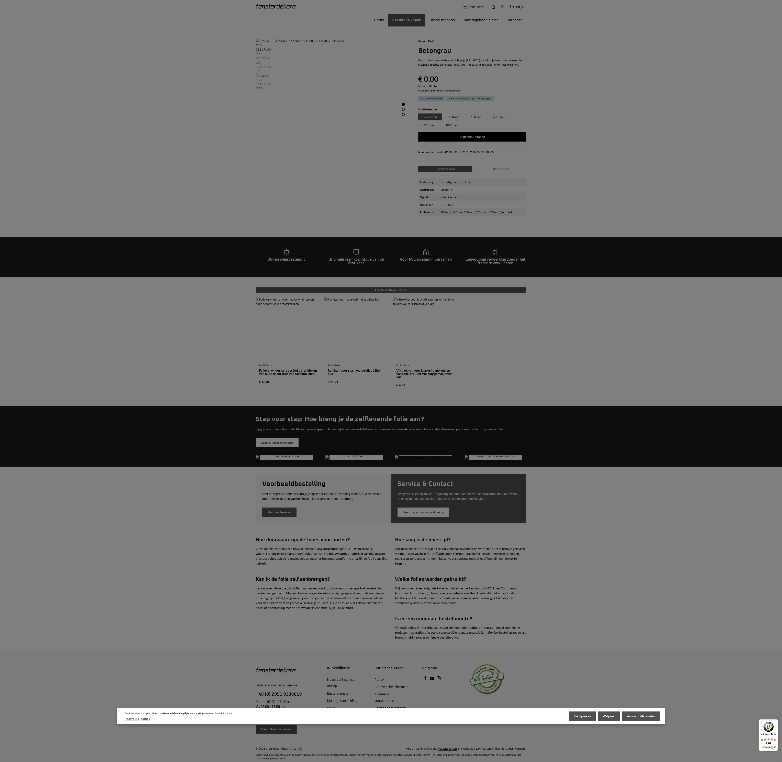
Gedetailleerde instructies (277, 442)
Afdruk (379, 679)
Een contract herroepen (276, 729)
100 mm (454, 117)
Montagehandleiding (342, 701)
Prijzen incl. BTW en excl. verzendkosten (439, 90)
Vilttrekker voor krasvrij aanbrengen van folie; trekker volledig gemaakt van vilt (424, 374)
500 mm (498, 117)
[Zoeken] (493, 7)
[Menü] (775, 721)
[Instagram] (438, 679)
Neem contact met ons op (341, 683)
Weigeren (609, 716)
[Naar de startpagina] (276, 7)
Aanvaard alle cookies (641, 716)
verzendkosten (447, 748)
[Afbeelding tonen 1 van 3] (403, 104)
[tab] (501, 169)
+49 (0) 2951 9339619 (279, 694)
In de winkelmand (472, 137)
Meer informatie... (224, 713)
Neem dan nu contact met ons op (423, 512)
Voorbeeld (430, 117)
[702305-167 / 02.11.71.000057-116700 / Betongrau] (342, 106)
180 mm (476, 117)
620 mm (428, 125)
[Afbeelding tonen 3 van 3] (403, 114)
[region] (333, 106)
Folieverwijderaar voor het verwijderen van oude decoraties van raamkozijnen (288, 372)
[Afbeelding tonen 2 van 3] (403, 109)
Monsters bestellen (279, 512)
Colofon (145, 718)
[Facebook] (425, 679)
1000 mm (452, 125)
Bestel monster (338, 693)
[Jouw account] (502, 7)
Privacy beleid (132, 718)
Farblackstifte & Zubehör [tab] (391, 290)
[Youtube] (432, 679)
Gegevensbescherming (391, 687)
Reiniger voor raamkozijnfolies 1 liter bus (354, 372)
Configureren (582, 716)
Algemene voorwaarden (384, 698)
